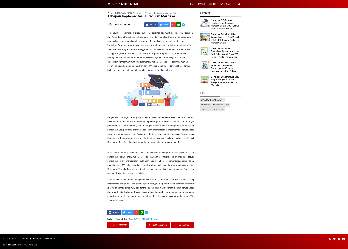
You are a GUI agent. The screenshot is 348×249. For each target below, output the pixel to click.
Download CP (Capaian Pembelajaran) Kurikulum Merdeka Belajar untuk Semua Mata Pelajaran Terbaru (225, 24)
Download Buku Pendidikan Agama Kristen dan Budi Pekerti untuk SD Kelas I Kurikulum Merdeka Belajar (224, 66)
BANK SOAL (225, 4)
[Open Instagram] (339, 239)
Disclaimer (36, 238)
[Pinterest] (173, 24)
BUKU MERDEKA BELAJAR (212, 100)
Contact (14, 238)
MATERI (201, 4)
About (5, 238)
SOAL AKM (205, 109)
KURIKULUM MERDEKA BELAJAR (146, 219)
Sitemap (25, 238)
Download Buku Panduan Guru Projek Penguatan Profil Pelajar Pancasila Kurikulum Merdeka (225, 81)
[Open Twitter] (334, 239)
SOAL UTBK (219, 109)
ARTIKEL (212, 4)
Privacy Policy (50, 238)
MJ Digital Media (32, 245)
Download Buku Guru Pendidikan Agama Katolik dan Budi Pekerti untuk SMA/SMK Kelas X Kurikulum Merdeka (225, 52)
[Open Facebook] (329, 239)
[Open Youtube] (343, 239)
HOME (191, 4)
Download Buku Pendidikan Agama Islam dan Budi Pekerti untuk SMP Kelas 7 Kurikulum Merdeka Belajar (225, 38)
